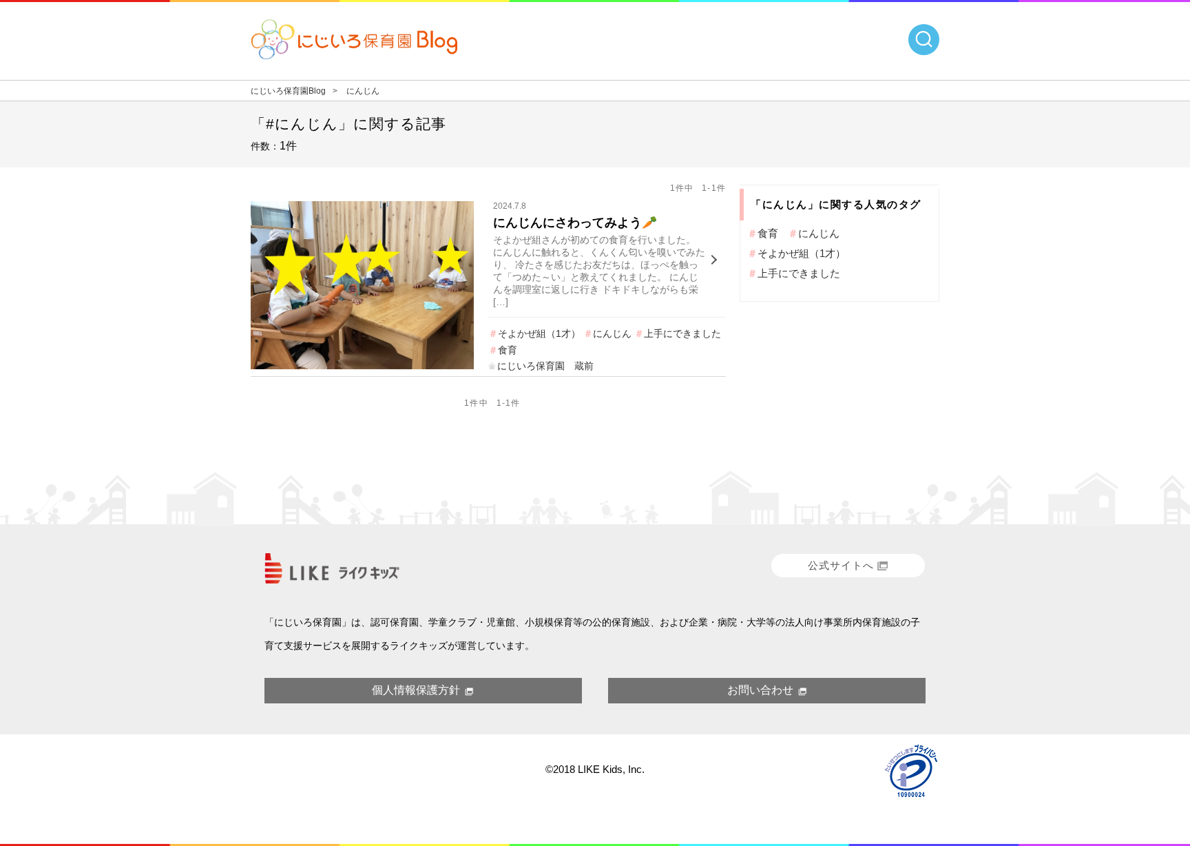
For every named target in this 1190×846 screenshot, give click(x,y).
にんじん (612, 333)
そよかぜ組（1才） (539, 333)
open (923, 39)
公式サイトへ (841, 565)
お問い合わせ (760, 690)
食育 (507, 349)
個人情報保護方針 (416, 690)
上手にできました (682, 333)
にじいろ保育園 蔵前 (545, 365)
